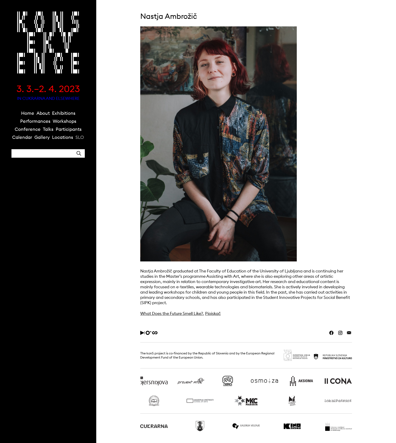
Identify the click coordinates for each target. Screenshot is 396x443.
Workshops (64, 121)
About (43, 113)
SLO (79, 137)
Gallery (42, 137)
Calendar (22, 137)
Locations (62, 137)
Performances (35, 121)
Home (27, 113)
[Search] (79, 153)
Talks (48, 129)
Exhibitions (63, 113)
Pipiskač (213, 313)
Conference (28, 129)
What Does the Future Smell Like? (171, 313)
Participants (69, 129)
